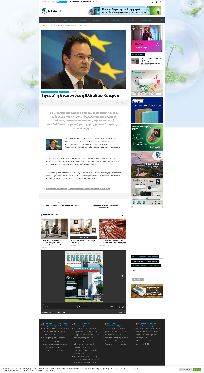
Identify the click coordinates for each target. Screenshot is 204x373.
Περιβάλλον (84, 20)
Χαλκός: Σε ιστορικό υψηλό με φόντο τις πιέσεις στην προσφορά (77, 2)
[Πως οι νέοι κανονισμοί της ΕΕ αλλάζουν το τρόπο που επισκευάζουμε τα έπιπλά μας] (54, 229)
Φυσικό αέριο (69, 20)
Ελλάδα (70, 188)
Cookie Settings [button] (185, 369)
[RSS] (161, 2)
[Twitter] (153, 2)
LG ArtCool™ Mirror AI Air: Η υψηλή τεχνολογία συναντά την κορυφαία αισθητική (151, 61)
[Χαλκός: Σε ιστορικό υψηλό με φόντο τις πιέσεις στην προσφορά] (112, 229)
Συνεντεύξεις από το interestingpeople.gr (146, 325)
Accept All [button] (197, 369)
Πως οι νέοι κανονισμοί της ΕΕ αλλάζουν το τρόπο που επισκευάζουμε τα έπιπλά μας (53, 243)
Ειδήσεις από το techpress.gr (82, 325)
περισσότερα (120, 103)
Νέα (58, 2)
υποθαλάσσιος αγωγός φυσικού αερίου (95, 188)
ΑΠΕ (105, 20)
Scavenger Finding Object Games (116, 338)
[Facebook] (149, 2)
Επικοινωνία (147, 20)
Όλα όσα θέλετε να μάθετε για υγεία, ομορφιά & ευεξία (55, 325)
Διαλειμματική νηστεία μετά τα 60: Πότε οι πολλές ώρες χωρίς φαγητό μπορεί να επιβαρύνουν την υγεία (55, 341)
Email (133, 270)
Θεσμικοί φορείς (118, 20)
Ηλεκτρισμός (54, 20)
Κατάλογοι (133, 20)
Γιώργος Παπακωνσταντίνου (57, 188)
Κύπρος (77, 188)
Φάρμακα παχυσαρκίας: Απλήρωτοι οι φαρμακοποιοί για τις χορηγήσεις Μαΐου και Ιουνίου (56, 331)
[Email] (157, 2)
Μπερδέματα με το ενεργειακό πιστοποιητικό (105, 205)
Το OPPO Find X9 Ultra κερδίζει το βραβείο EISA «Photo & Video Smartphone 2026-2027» (117, 331)
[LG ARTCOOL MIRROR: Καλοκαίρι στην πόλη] (83, 229)
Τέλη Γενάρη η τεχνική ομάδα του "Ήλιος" (62, 204)
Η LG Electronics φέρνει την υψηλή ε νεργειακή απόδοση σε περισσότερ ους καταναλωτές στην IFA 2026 (87, 359)
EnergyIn (82, 92)
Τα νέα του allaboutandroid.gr (113, 325)
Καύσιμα (96, 20)
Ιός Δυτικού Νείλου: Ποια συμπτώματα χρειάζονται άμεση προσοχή (54, 350)
